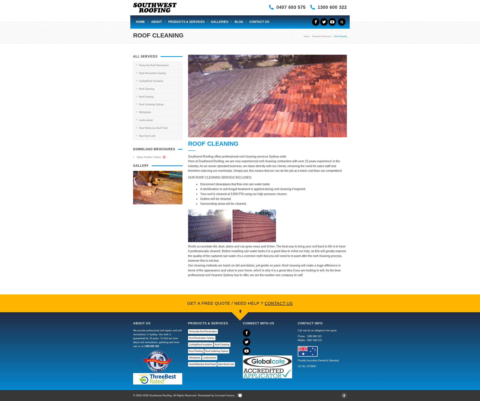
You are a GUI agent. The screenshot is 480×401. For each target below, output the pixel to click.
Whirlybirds (145, 112)
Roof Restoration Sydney (152, 73)
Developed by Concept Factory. (216, 395)
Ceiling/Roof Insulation (151, 81)
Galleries (219, 21)
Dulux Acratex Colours (149, 157)
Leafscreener (146, 120)
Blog (239, 21)
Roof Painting (146, 96)
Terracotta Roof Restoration (154, 65)
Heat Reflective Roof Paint (153, 128)
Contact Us (259, 21)
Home (140, 21)
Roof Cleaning (146, 88)
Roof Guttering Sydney (151, 104)
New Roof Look (147, 135)
